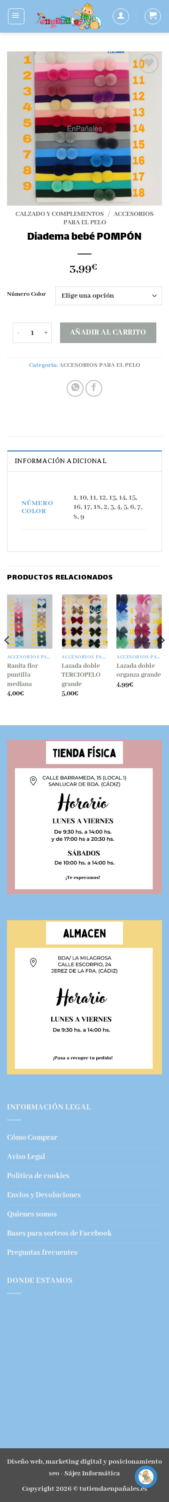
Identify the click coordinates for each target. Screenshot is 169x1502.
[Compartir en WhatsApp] (75, 388)
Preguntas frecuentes (42, 1253)
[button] (16, 16)
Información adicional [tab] (61, 461)
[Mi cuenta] (121, 16)
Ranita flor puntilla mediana (22, 675)
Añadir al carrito (108, 332)
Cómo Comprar (32, 1138)
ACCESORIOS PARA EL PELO (99, 365)
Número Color (26, 294)
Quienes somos (32, 1214)
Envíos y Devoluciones (44, 1195)
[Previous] (7, 659)
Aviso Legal (26, 1157)
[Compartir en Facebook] (93, 388)
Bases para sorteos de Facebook (59, 1233)
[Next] (161, 659)
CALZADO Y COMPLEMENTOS (59, 214)
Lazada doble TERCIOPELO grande (80, 675)
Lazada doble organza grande (138, 670)
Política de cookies (38, 1176)
